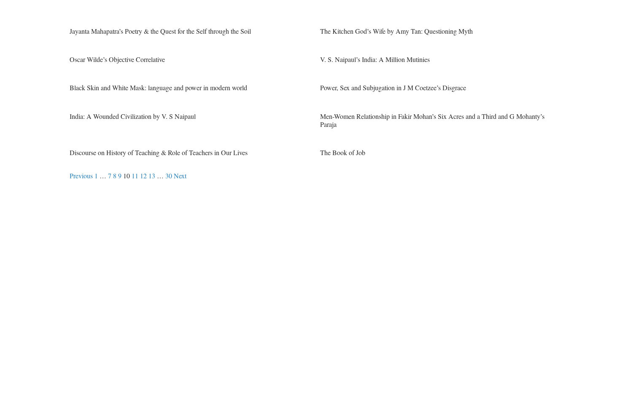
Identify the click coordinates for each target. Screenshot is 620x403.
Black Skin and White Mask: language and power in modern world (158, 87)
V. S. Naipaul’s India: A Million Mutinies (375, 59)
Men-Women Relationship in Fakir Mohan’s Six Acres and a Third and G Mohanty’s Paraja (432, 120)
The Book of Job (342, 152)
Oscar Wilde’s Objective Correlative (117, 59)
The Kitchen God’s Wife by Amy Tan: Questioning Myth (396, 31)
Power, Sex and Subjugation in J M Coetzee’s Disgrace (393, 87)
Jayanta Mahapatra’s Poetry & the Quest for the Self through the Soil (160, 31)
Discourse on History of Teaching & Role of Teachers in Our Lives (159, 152)
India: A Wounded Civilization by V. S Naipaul (133, 116)
